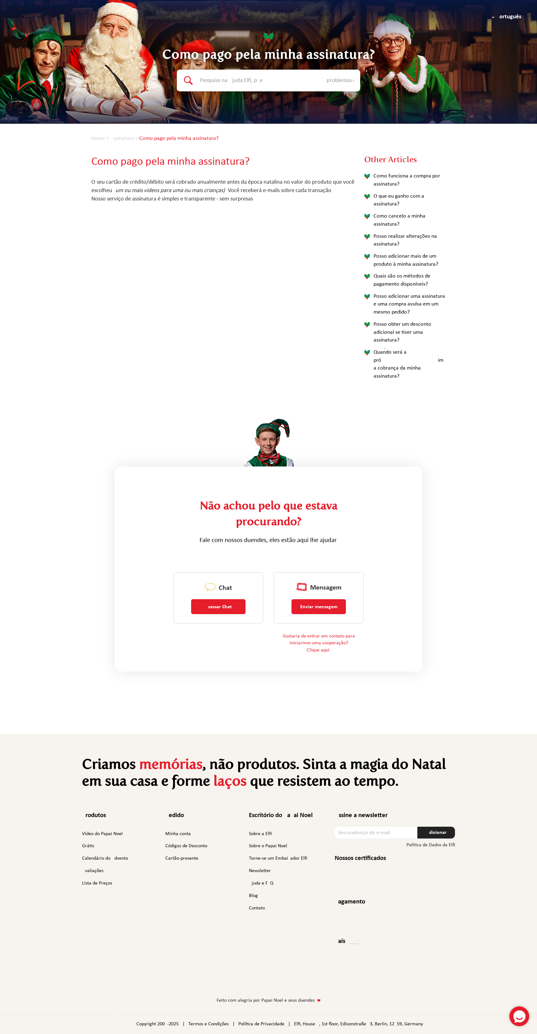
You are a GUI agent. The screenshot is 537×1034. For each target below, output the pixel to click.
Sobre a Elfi (260, 833)
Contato (257, 908)
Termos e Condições (208, 1024)
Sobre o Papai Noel (268, 845)
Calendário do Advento (105, 858)
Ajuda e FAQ (261, 883)
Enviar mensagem (318, 606)
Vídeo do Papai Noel (102, 833)
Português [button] (508, 17)
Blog (253, 895)
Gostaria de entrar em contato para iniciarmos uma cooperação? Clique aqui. (319, 643)
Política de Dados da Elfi (430, 845)
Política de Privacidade (261, 1024)
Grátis (88, 845)
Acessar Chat (218, 606)
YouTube (286, 980)
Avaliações (92, 870)
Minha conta (178, 833)
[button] (346, 941)
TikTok (303, 982)
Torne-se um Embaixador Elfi (278, 858)
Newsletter (260, 870)
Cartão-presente (181, 858)
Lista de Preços (97, 883)
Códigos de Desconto (186, 845)
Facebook (233, 980)
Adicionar (436, 832)
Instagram (249, 980)
